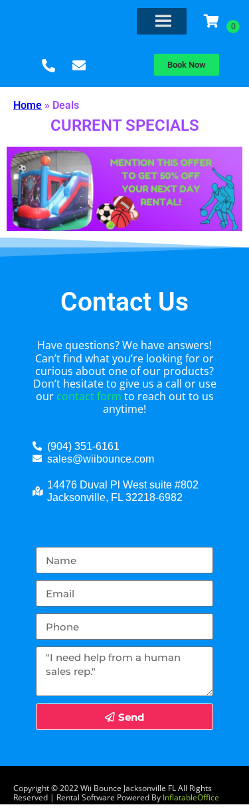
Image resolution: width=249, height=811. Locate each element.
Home (27, 105)
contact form (89, 396)
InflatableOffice (191, 797)
